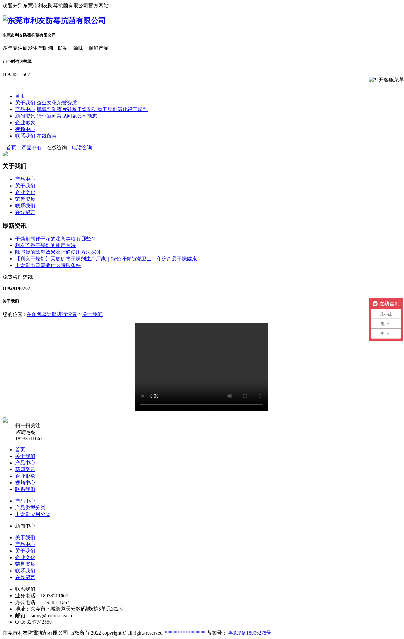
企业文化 (47, 102)
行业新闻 (47, 116)
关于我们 (25, 102)
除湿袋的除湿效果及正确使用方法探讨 (58, 252)
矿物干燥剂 (104, 109)
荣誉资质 (67, 102)
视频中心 (25, 129)
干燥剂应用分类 (32, 514)
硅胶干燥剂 (79, 109)
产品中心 (25, 109)
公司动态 (87, 116)
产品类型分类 (30, 507)
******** (175, 633)
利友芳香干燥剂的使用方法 (45, 245)
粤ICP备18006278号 (249, 633)
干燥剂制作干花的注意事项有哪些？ (55, 238)
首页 (20, 96)
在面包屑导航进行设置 (52, 314)
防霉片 (59, 109)
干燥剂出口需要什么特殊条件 (48, 265)
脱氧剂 (44, 109)
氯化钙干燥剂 (132, 109)
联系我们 (25, 136)
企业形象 (25, 122)
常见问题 (67, 116)
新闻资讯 (25, 116)
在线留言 (47, 136)
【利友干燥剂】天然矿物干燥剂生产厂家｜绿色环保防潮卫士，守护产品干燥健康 (106, 258)
